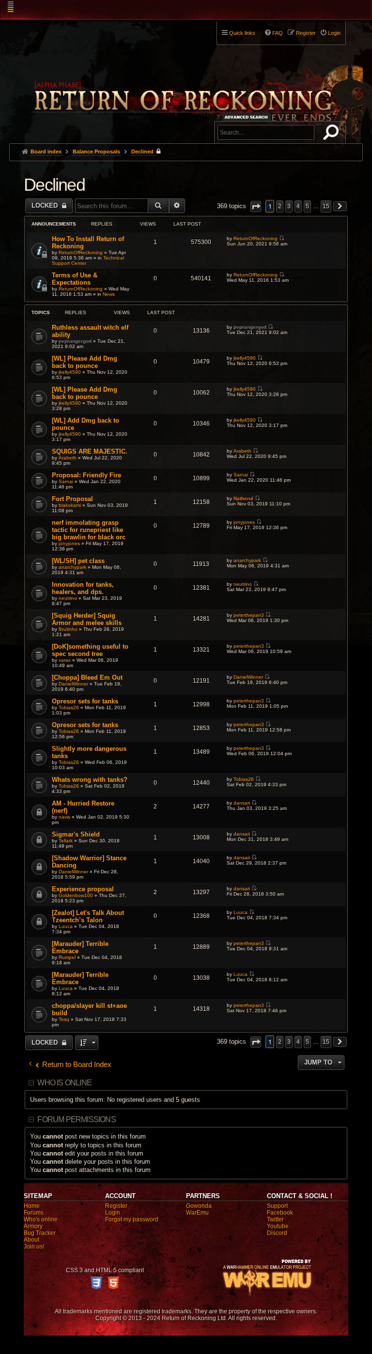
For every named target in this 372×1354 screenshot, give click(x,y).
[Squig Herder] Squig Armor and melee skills (87, 619)
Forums (34, 1212)
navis (64, 817)
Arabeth (68, 457)
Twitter (275, 1219)
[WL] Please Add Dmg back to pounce (84, 362)
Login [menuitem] (334, 33)
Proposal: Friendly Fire (86, 475)
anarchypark (72, 567)
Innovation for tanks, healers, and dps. (83, 588)
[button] (255, 206)
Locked (45, 205)
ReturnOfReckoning (81, 252)
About (31, 1239)
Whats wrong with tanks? (89, 779)
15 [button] (326, 206)
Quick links (242, 33)
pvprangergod (75, 341)
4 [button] (298, 206)
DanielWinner (73, 683)
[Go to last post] (281, 238)
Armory (33, 1226)
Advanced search (248, 117)
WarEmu (197, 1212)
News (109, 294)
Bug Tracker (40, 1233)
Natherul (243, 498)
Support (277, 1205)
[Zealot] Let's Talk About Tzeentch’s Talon (88, 916)
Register (116, 1205)
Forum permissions (76, 1119)
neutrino (68, 598)
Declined (54, 185)
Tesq (64, 1019)
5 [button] (307, 206)
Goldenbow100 (76, 895)
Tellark (66, 840)
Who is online (64, 1083)
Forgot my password (131, 1219)
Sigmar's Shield (76, 834)
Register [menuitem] (306, 33)
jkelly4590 (70, 372)
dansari (241, 803)
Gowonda (199, 1205)
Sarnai (66, 481)
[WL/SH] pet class (78, 560)
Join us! (34, 1246)
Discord (277, 1233)
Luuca (66, 926)
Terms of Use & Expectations (74, 279)
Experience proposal (83, 889)
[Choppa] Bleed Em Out (87, 677)
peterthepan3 (248, 615)
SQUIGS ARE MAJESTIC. (89, 451)
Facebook (280, 1212)
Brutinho (68, 629)
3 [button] (289, 206)
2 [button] (279, 206)
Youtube (278, 1226)
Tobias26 (69, 707)
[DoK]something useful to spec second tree (90, 650)
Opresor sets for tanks (85, 701)
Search (332, 134)
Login (112, 1212)
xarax (65, 660)
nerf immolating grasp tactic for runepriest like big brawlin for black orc (88, 530)
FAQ (277, 33)
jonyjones (69, 543)
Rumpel (67, 957)
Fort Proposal (72, 498)
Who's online (41, 1219)
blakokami (70, 505)
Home (32, 1205)
